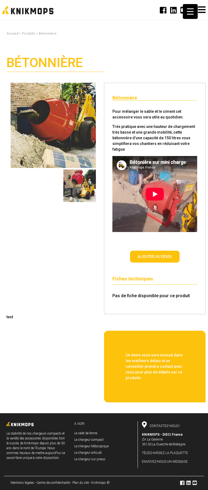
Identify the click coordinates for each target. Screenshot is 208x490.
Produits (28, 33)
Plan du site (80, 483)
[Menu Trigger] (190, 11)
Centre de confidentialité (53, 483)
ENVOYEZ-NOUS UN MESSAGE (165, 461)
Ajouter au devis (155, 256)
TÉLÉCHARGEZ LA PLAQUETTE (165, 453)
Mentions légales (22, 483)
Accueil (12, 33)
